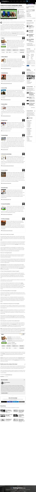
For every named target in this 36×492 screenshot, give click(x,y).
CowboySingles (5, 135)
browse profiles (22, 330)
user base (3, 353)
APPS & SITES (6, 376)
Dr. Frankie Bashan (31, 41)
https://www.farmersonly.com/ (6, 99)
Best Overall (28, 121)
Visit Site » (3, 46)
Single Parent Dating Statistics (31, 97)
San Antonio (32, 55)
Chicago (28, 56)
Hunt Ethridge (30, 27)
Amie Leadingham (31, 31)
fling (9, 325)
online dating (16, 244)
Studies (21, 1)
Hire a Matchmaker (29, 82)
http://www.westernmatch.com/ (6, 68)
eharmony (1, 357)
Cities (14, 1)
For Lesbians (28, 132)
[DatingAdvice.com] (5, 1)
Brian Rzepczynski (31, 36)
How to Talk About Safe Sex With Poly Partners (31, 40)
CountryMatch (5, 170)
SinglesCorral (4, 120)
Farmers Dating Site (3, 264)
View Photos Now (14, 343)
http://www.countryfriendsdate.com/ (7, 214)
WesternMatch (5, 56)
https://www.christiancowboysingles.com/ (8, 165)
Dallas (31, 57)
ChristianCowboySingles (6, 154)
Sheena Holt (30, 98)
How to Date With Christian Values (31, 30)
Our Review (13, 342)
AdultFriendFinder (29, 140)
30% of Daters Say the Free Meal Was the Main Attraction (32, 104)
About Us (28, 13)
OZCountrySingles (5, 218)
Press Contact (29, 83)
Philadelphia (32, 54)
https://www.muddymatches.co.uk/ (7, 83)
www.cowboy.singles (5, 149)
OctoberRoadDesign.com (8, 374)
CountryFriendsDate (6, 203)
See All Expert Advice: (29, 43)
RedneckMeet (4, 104)
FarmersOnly (4, 87)
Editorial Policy (29, 14)
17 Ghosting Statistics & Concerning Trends (32, 100)
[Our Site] (29, 1)
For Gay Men (28, 123)
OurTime (1, 309)
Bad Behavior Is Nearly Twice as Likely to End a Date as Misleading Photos (32, 93)
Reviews (24, 1)
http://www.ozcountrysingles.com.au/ (7, 230)
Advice (11, 1)
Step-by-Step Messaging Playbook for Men (31, 26)
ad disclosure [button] (19, 17)
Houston (28, 57)
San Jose (32, 58)
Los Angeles (28, 55)
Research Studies (29, 16)
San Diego (32, 56)
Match (3, 38)
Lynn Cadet (30, 95)
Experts (17, 1)
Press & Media (29, 15)
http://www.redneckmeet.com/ (6, 115)
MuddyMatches (5, 72)
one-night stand (4, 325)
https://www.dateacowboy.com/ (6, 199)
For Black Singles (29, 122)
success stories (20, 357)
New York (28, 54)
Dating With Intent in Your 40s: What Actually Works (31, 35)
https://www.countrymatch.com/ (6, 183)
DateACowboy (5, 187)
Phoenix (28, 58)
